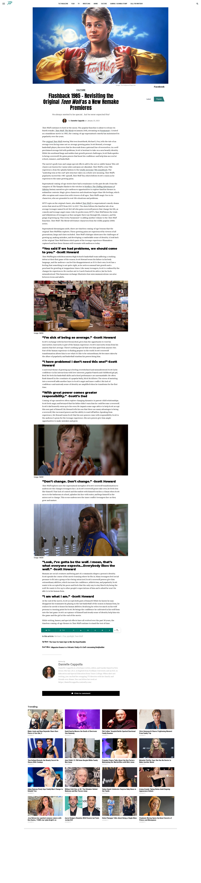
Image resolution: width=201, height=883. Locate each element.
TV (78, 4)
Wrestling (86, 4)
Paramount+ (105, 130)
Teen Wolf (79, 636)
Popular (159, 99)
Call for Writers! (136, 4)
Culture (104, 4)
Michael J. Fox (60, 636)
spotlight (70, 636)
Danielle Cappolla (77, 121)
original (54, 141)
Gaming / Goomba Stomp (118, 4)
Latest (148, 99)
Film (72, 4)
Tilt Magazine (63, 4)
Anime (96, 4)
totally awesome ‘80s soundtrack (93, 169)
